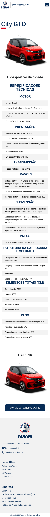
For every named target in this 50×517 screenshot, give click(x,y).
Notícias (6, 473)
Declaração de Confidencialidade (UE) (18, 494)
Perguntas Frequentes (11, 501)
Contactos (7, 477)
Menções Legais (9, 498)
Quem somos (8, 491)
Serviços (6, 469)
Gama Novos (8, 466)
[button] (47, 4)
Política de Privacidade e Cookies (16, 505)
